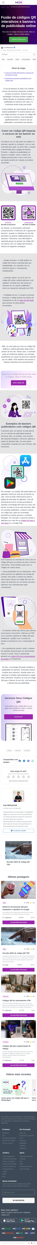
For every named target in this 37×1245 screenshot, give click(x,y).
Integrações (23, 1143)
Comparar (23, 1140)
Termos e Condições (8, 1161)
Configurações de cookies (7, 1170)
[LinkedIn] (14, 47)
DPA (3, 1176)
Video (34, 59)
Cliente (9, 750)
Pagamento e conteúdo (27, 1135)
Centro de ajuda (24, 1169)
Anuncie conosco (7, 1143)
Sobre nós (23, 1133)
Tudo (3, 59)
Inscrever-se (18, 717)
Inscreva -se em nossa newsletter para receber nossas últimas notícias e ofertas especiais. (16, 1185)
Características (26, 59)
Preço (21, 1138)
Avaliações (23, 1148)
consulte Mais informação (18, 922)
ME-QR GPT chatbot (8, 1140)
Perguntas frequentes (26, 1156)
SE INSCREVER (18, 1200)
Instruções (10, 59)
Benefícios (5, 1133)
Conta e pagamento (8, 1156)
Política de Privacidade (9, 1159)
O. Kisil (6, 965)
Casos (17, 59)
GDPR (4, 1174)
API (3, 1135)
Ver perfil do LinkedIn (19, 830)
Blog (8, 6)
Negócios (17, 750)
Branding (27, 750)
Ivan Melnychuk (8, 47)
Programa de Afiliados (9, 1138)
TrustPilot (22, 1145)
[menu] (3, 2)
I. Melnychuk (7, 917)
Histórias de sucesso (26, 1166)
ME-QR (2, 6)
